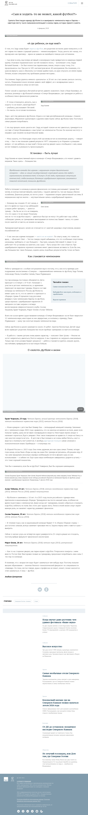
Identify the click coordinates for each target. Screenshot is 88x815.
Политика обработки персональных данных (30, 799)
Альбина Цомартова (13, 576)
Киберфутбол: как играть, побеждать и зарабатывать (67, 293)
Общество (45, 750)
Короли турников (59, 300)
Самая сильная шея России (63, 287)
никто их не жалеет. (45, 236)
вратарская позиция (52, 440)
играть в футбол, (36, 48)
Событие (45, 616)
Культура (45, 723)
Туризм (44, 669)
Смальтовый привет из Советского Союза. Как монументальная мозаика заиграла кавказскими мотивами (58, 735)
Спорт (36, 601)
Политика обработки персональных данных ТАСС (33, 800)
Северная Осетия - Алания (23, 601)
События (72, 3)
